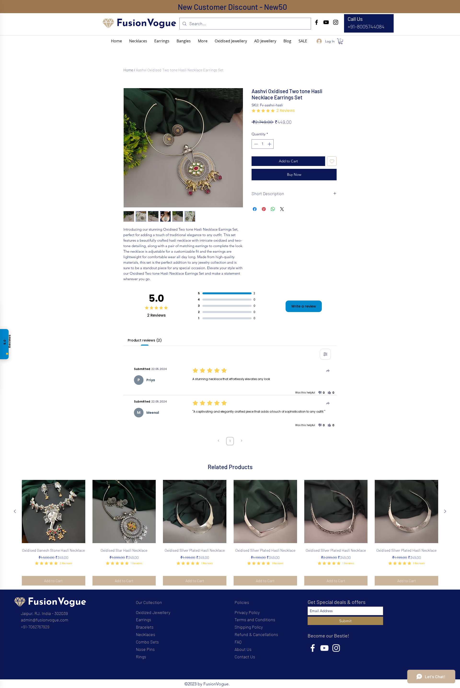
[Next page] (241, 441)
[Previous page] (218, 441)
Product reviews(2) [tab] (144, 340)
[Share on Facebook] (255, 209)
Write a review (303, 306)
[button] (202, 41)
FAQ (238, 641)
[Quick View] (53, 511)
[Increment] (270, 144)
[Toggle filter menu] (325, 354)
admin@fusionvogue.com (44, 619)
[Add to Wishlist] (332, 161)
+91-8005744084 (366, 26)
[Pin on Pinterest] (264, 209)
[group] (230, 533)
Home (128, 70)
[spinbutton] (263, 144)
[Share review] (328, 371)
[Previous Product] (15, 511)
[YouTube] (326, 22)
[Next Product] (445, 511)
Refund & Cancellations (256, 634)
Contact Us (245, 656)
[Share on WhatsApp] (273, 209)
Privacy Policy (247, 612)
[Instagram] (335, 22)
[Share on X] (282, 209)
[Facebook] (316, 22)
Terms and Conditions (255, 619)
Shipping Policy (249, 627)
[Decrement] (255, 144)
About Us (243, 649)
